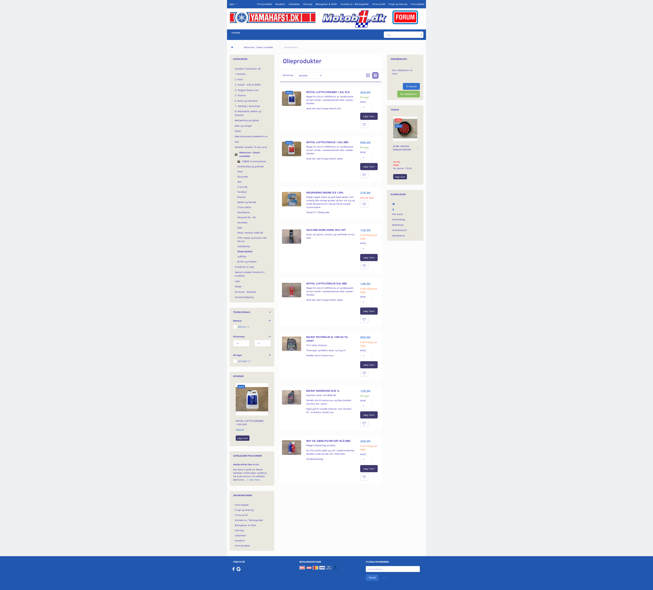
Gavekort (280, 4)
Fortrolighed (417, 4)
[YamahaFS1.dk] (273, 17)
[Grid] (368, 75)
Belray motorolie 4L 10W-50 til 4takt (327, 338)
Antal (363, 101)
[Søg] (422, 34)
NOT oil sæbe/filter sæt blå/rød (328, 440)
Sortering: (288, 75)
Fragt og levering (398, 4)
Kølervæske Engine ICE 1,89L (325, 192)
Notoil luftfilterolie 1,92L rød (327, 142)
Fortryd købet (264, 4)
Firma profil (378, 4)
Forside (236, 32)
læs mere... (256, 479)
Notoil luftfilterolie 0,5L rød (326, 283)
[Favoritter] (405, 203)
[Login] (405, 208)
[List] (375, 75)
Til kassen (411, 86)
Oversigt (307, 4)
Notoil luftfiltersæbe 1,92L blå (250, 422)
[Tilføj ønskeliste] (364, 124)
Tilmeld (372, 577)
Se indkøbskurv (408, 94)
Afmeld (384, 577)
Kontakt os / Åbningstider (355, 4)
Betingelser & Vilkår (326, 4)
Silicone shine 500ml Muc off (326, 230)
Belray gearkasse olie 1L (323, 390)
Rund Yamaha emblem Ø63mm (402, 147)
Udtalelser (294, 4)
